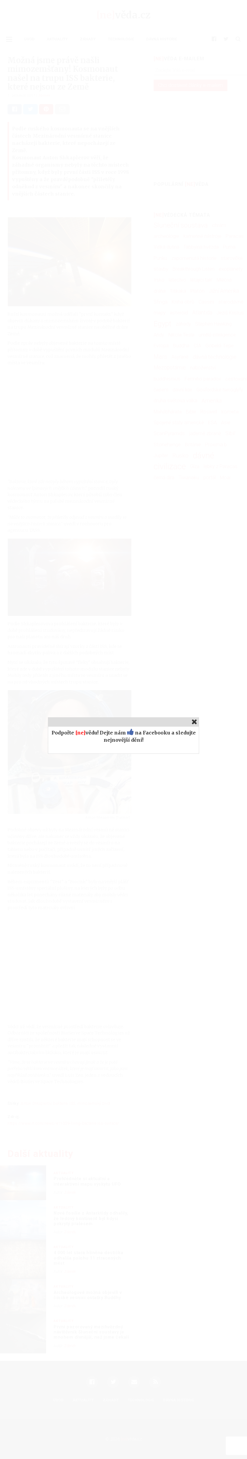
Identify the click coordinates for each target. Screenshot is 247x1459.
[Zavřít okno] (194, 721)
